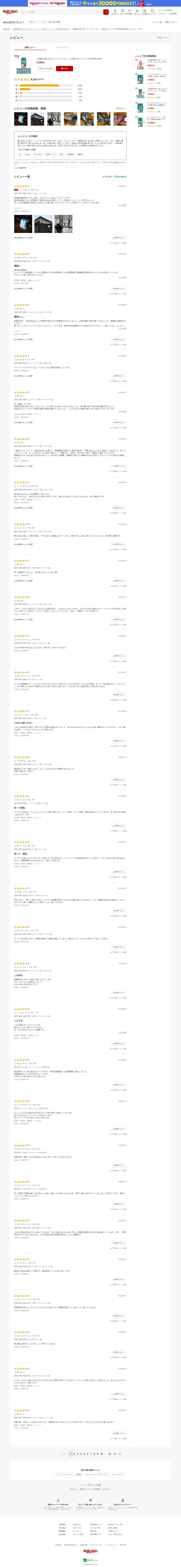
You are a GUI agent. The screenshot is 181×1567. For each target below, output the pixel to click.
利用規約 (116, 162)
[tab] (30, 47)
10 (101, 1454)
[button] (122, 12)
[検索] (106, 12)
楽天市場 (6, 29)
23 (110, 1454)
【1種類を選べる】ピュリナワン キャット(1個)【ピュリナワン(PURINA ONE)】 (40, 29)
